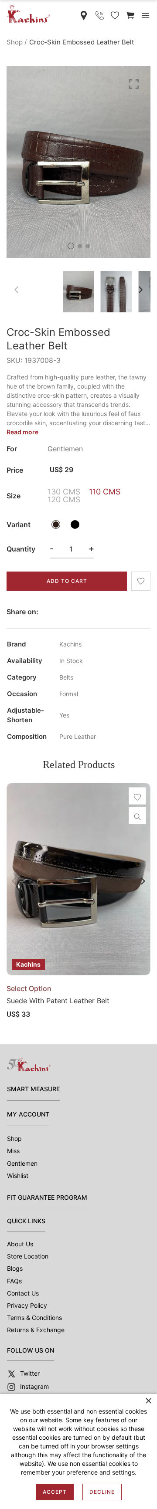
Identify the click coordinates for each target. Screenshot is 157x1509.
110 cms (104, 492)
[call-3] (100, 15)
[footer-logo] (29, 1064)
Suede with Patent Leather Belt (58, 1000)
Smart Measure (33, 1089)
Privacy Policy (27, 1305)
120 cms (64, 500)
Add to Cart (67, 581)
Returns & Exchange (36, 1329)
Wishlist (17, 1175)
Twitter (30, 1373)
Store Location (27, 1256)
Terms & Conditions (34, 1317)
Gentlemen (22, 1163)
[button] (71, 246)
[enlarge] (133, 83)
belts (66, 677)
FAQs (14, 1281)
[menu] (145, 15)
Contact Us (23, 1293)
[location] (83, 15)
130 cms (64, 492)
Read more (22, 432)
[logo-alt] (28, 14)
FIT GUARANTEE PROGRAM (47, 1197)
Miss (13, 1150)
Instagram (34, 1386)
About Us (20, 1244)
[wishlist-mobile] (115, 15)
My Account (28, 1114)
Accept (55, 1492)
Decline (102, 1492)
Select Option (29, 988)
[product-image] (78, 879)
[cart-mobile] (130, 15)
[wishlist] (140, 581)
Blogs (15, 1268)
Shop (15, 42)
